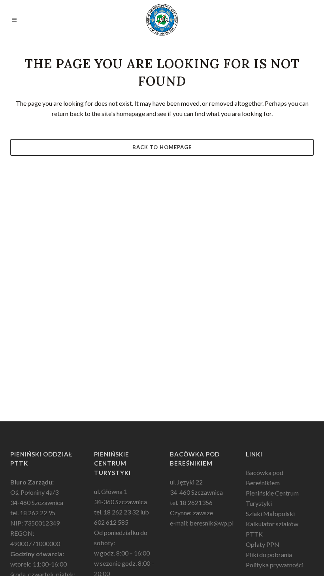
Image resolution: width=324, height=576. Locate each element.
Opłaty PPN (262, 544)
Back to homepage (162, 147)
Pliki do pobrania (269, 554)
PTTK (254, 534)
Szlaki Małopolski (270, 513)
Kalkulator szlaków (272, 523)
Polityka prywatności (274, 565)
